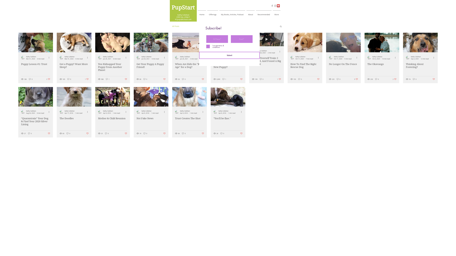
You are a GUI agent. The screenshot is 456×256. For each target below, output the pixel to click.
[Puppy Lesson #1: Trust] (35, 42)
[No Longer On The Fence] (343, 42)
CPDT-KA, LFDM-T (183, 17)
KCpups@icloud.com (183, 19)
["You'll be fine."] (228, 97)
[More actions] (49, 57)
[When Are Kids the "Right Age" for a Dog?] (189, 42)
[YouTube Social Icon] (278, 5)
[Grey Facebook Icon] (272, 5)
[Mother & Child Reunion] (112, 97)
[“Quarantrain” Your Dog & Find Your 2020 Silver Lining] (35, 97)
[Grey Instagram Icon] (275, 5)
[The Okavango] (382, 42)
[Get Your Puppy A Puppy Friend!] (151, 42)
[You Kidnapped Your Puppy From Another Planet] (112, 42)
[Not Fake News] (151, 97)
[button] (213, 13)
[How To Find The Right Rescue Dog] (305, 42)
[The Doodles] (74, 97)
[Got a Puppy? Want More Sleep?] (74, 42)
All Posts (175, 26)
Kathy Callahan (183, 15)
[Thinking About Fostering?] (420, 42)
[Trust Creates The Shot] (189, 97)
